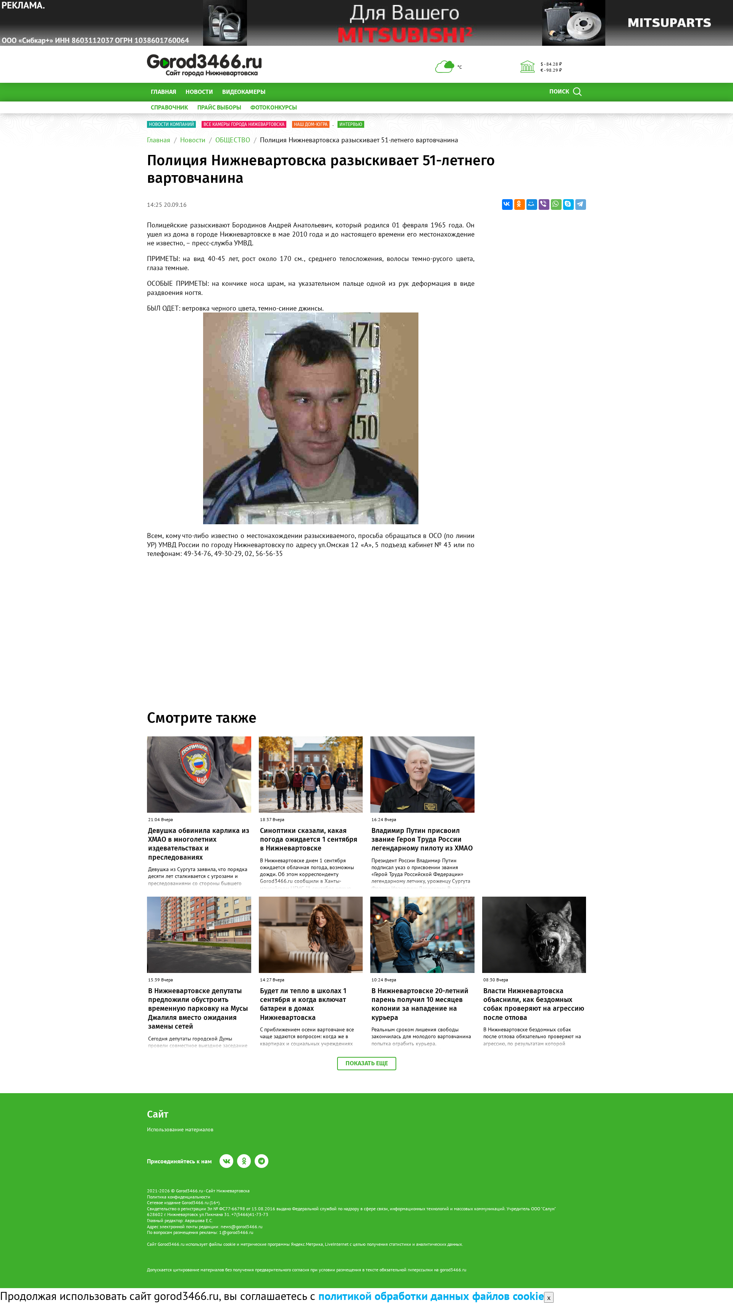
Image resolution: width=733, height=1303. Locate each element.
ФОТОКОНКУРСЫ (273, 107)
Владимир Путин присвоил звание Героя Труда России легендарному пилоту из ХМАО (422, 839)
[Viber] (544, 204)
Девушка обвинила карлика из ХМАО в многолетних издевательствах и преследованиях (198, 844)
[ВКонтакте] (507, 204)
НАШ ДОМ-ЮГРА (311, 124)
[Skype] (568, 204)
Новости (199, 91)
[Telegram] (580, 204)
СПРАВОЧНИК (169, 107)
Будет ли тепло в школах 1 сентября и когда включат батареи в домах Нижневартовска (303, 1004)
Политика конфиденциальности (178, 1197)
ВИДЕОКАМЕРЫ (243, 91)
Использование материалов (180, 1129)
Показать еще (367, 1063)
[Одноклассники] (519, 204)
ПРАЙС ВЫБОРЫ (219, 107)
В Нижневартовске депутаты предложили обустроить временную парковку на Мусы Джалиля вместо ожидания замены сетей (198, 1009)
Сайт (157, 1114)
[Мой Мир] (531, 204)
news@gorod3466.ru (241, 1226)
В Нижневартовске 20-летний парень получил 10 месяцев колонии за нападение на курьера (419, 1004)
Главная (163, 91)
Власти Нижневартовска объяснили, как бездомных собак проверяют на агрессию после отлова (533, 1004)
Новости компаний (171, 124)
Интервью (350, 124)
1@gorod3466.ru (236, 1232)
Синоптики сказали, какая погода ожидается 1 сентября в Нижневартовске (308, 839)
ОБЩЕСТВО (232, 139)
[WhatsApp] (556, 204)
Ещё (280, 91)
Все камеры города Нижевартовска (243, 124)
